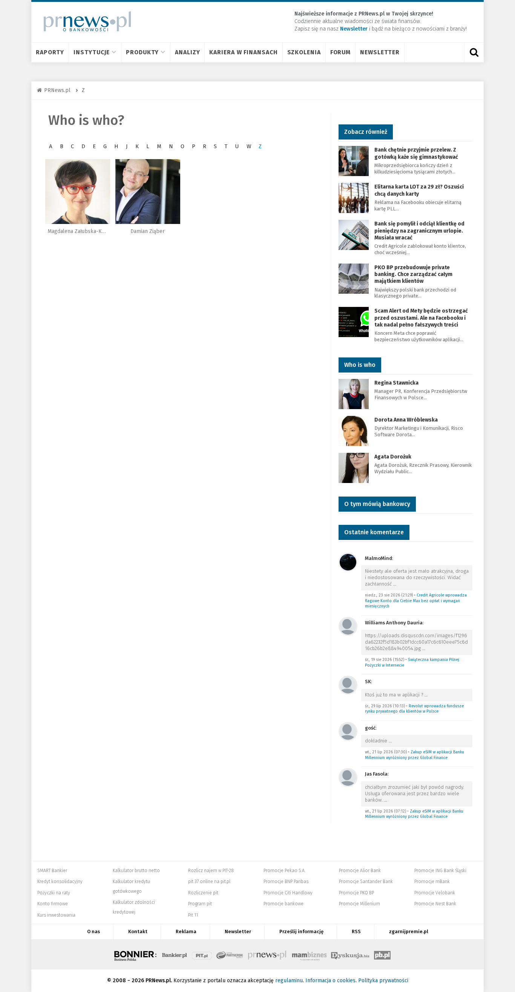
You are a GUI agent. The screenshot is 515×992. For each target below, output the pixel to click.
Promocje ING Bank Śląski (440, 870)
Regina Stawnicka (396, 383)
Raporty (50, 52)
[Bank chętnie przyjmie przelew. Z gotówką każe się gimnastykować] (354, 160)
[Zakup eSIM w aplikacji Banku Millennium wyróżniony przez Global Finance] (348, 730)
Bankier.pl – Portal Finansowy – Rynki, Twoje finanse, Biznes (174, 954)
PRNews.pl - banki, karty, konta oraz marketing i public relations (267, 954)
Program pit (200, 903)
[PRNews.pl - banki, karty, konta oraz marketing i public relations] (84, 21)
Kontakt (137, 931)
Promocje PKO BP (356, 892)
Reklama (186, 931)
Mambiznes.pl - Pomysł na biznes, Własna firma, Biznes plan (309, 954)
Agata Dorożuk (392, 457)
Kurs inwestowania (56, 915)
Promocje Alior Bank (360, 870)
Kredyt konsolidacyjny (60, 881)
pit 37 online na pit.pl (209, 881)
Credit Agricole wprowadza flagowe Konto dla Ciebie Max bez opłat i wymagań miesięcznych (416, 601)
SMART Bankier (52, 870)
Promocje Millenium (359, 903)
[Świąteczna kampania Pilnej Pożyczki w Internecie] (348, 625)
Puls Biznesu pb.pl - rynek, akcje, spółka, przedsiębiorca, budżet (382, 954)
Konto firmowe (52, 903)
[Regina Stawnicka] (354, 393)
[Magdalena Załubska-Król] (77, 191)
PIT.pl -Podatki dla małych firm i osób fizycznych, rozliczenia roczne (202, 954)
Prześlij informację (301, 931)
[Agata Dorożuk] (354, 467)
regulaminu (289, 980)
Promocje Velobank (434, 892)
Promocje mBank (432, 881)
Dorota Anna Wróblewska (406, 420)
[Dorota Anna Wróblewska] (354, 430)
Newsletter (380, 52)
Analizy (187, 52)
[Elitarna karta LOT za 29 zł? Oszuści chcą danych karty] (354, 197)
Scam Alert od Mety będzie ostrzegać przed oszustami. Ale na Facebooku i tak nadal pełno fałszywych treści (421, 318)
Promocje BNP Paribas (286, 881)
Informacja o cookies (330, 980)
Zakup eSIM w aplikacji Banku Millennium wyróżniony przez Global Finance (414, 755)
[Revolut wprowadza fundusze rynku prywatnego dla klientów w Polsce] (348, 684)
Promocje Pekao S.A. (284, 870)
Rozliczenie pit (203, 892)
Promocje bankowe (283, 903)
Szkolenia (304, 52)
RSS (356, 931)
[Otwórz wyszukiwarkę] (474, 52)
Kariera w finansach (243, 52)
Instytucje (92, 52)
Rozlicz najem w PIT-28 (211, 870)
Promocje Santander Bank (366, 881)
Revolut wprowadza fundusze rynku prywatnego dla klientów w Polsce (414, 709)
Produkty (142, 52)
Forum (340, 52)
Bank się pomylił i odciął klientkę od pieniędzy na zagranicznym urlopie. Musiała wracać (419, 231)
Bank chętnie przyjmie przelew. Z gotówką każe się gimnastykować (416, 153)
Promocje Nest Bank (435, 903)
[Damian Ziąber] (147, 191)
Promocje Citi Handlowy (288, 892)
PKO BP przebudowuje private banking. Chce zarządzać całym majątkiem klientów (413, 274)
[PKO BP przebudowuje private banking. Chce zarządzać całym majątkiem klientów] (354, 278)
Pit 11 (193, 915)
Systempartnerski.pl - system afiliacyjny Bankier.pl (230, 954)
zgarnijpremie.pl (408, 931)
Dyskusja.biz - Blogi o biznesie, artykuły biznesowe (350, 954)
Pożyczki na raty (53, 892)
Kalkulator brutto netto (136, 870)
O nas (93, 931)
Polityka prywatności (383, 980)
